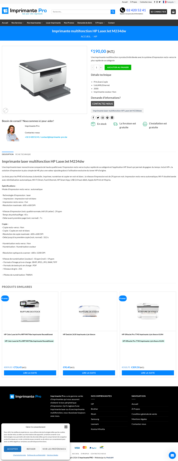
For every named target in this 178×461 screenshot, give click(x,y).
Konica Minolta (98, 429)
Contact (111, 23)
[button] (66, 427)
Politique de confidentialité (36, 455)
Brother (94, 409)
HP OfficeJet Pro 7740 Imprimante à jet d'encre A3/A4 (143, 341)
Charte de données (19, 455)
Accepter (12, 449)
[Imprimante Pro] (25, 11)
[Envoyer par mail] (103, 118)
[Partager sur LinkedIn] (112, 118)
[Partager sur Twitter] (98, 118)
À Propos (133, 2)
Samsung (95, 419)
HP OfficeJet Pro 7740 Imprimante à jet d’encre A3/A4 (142, 334)
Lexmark (95, 424)
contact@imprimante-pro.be (54, 137)
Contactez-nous (146, 2)
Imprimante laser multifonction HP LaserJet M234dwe (117, 110)
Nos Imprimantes (34, 23)
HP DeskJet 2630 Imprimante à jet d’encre (79, 334)
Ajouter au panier (118, 67)
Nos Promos (69, 23)
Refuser (31, 449)
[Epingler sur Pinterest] (107, 118)
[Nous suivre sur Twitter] (159, 2)
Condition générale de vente (144, 414)
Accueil (124, 2)
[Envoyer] (113, 12)
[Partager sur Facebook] (93, 118)
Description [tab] (8, 154)
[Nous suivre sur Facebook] (154, 2)
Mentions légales (52, 455)
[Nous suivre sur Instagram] (157, 2)
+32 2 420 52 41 (32, 137)
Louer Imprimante (53, 23)
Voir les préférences (54, 449)
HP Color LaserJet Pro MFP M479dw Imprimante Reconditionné (28, 334)
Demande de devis (84, 23)
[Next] (176, 338)
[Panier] (173, 11)
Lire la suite (30, 373)
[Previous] (2, 338)
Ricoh (93, 414)
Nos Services (16, 23)
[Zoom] (5, 110)
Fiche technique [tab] (23, 154)
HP (95, 36)
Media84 (109, 457)
